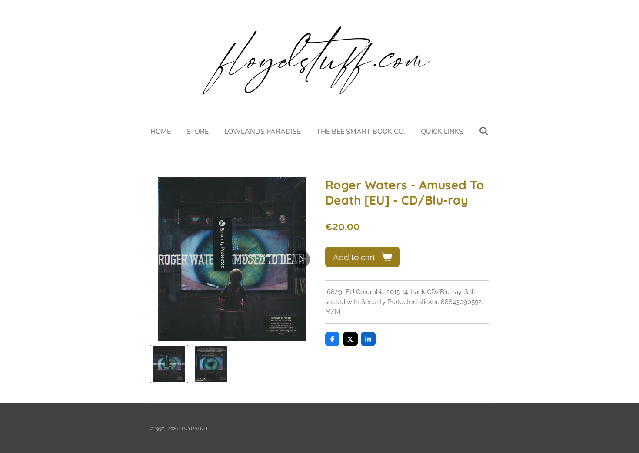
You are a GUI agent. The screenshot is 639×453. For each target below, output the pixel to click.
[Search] (483, 131)
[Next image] (301, 259)
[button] (169, 364)
